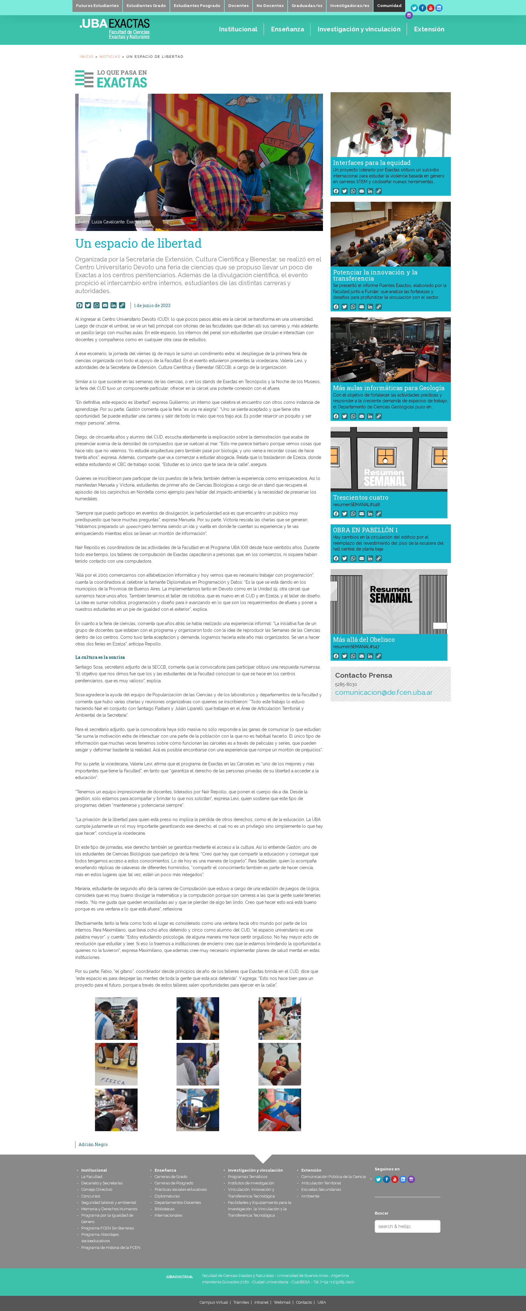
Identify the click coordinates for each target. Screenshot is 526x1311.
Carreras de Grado (171, 1176)
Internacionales (168, 1215)
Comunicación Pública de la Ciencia (333, 1176)
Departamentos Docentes (178, 1202)
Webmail (282, 1302)
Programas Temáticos (247, 1176)
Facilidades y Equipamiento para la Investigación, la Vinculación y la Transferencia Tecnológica (259, 1209)
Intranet (261, 1302)
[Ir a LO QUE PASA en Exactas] (111, 77)
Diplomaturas (167, 1196)
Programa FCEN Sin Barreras (107, 1228)
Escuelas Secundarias (321, 1189)
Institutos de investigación (251, 1183)
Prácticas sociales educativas (181, 1189)
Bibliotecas (164, 1209)
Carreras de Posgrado (174, 1183)
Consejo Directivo (96, 1189)
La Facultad (91, 1176)
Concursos (90, 1196)
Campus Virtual (214, 1302)
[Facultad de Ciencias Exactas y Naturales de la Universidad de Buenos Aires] (132, 38)
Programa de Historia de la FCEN (110, 1247)
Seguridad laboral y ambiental (108, 1202)
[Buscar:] (407, 1226)
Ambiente (310, 1196)
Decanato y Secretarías (102, 1183)
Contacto (304, 1302)
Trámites (241, 1302)
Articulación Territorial (321, 1183)
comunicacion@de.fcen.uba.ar (384, 692)
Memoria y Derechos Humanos (109, 1209)
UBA (321, 1302)
